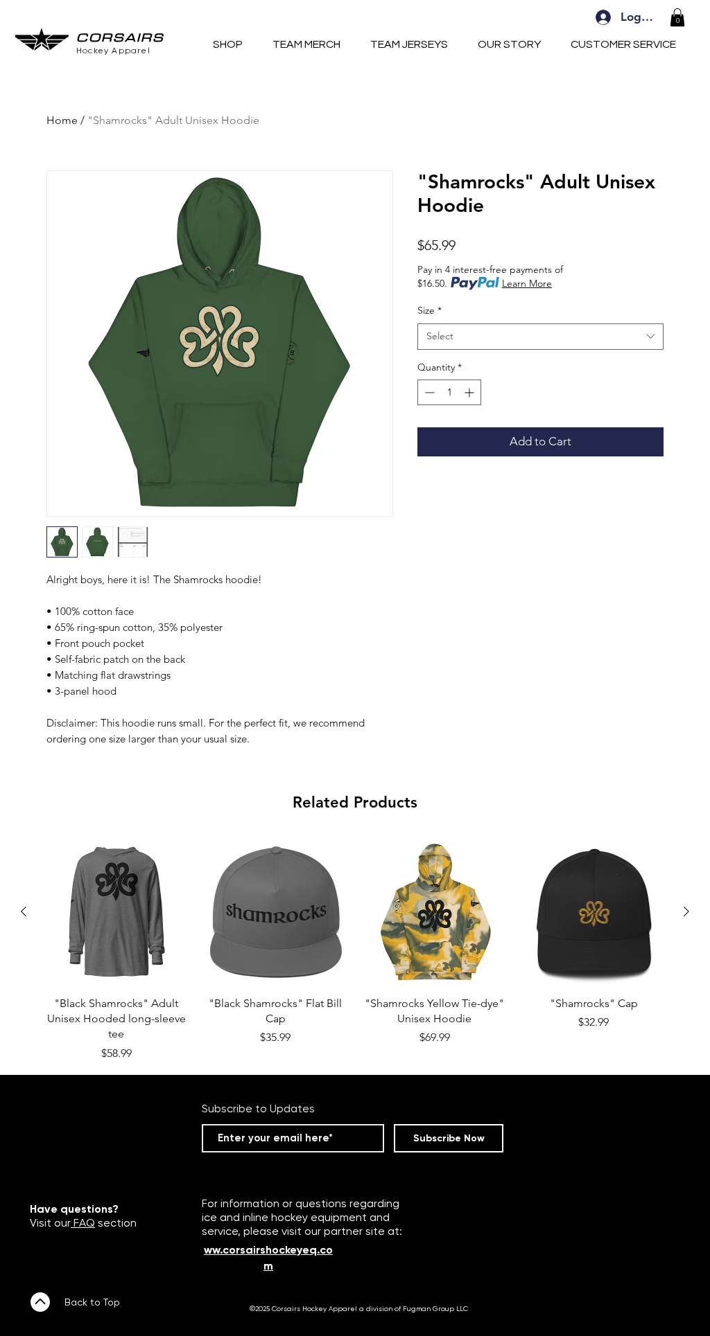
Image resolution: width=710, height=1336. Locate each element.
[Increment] (470, 392)
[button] (677, 17)
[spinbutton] (449, 392)
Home (62, 120)
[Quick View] (116, 912)
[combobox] (540, 336)
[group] (355, 950)
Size (429, 310)
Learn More (527, 283)
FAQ (83, 1222)
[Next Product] (686, 911)
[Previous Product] (23, 911)
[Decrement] (428, 392)
